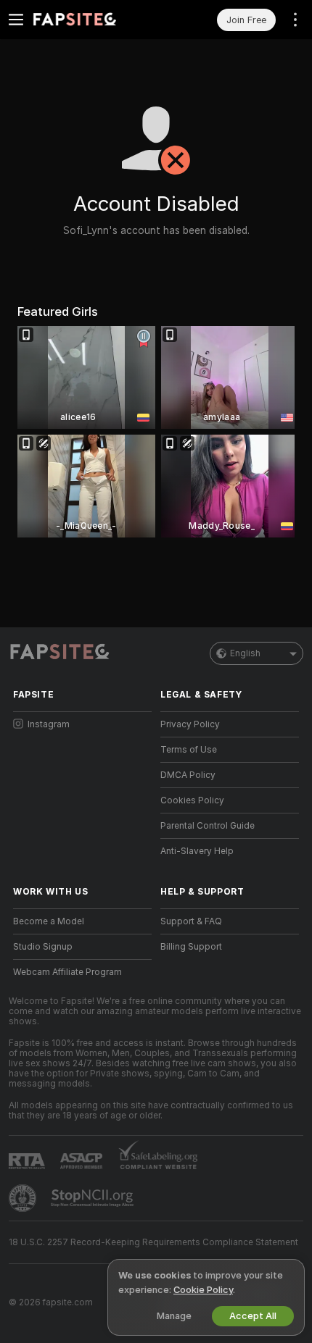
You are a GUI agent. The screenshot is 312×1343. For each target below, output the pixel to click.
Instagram (49, 724)
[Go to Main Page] (94, 19)
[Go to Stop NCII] (93, 1198)
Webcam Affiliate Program (67, 972)
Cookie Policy (203, 1289)
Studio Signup (43, 947)
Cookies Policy (192, 800)
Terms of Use (188, 750)
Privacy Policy (190, 724)
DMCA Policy (187, 775)
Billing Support (191, 947)
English (245, 653)
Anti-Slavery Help (197, 851)
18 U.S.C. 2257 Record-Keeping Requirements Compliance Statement (153, 1242)
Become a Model (48, 921)
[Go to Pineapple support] (24, 1198)
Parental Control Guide (207, 826)
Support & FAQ (191, 921)
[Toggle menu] (16, 19)
